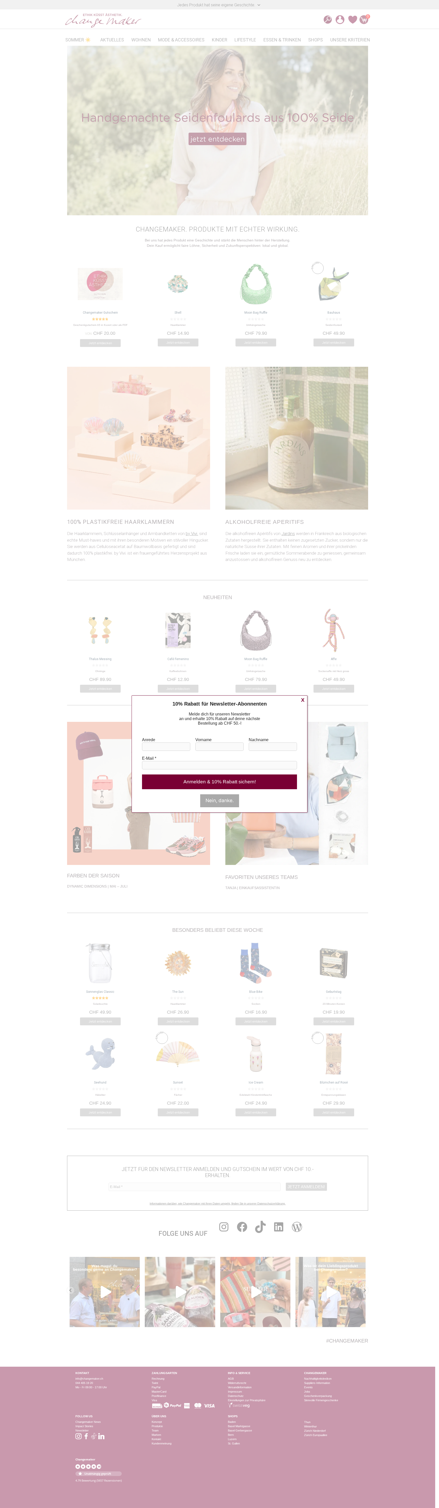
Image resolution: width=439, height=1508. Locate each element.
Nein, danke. (220, 800)
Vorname (203, 740)
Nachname (259, 740)
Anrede (148, 740)
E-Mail (149, 758)
